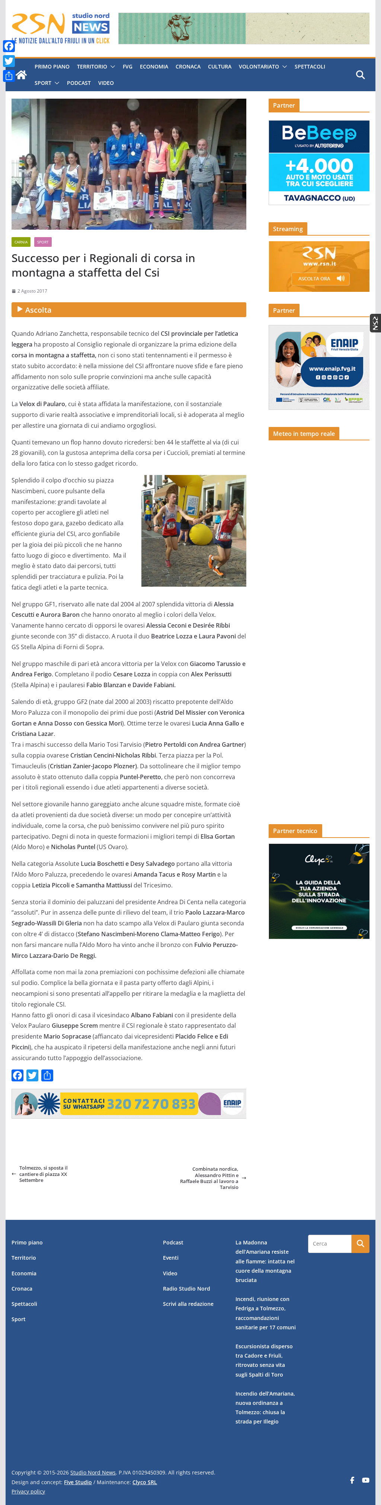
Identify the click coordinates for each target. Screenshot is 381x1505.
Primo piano (52, 66)
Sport (43, 82)
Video (106, 82)
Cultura (219, 66)
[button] (111, 66)
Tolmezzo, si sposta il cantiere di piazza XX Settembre (43, 1174)
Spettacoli (310, 66)
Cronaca (188, 66)
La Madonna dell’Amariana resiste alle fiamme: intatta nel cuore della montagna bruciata (265, 1261)
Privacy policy (28, 1491)
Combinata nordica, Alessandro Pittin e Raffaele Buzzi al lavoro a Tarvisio (209, 1178)
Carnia (21, 242)
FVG (127, 66)
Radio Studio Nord (186, 1288)
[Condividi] (8, 75)
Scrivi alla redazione (188, 1303)
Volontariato (259, 66)
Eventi (171, 1257)
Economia (154, 66)
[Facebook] (8, 46)
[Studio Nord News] (21, 75)
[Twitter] (8, 61)
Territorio (92, 66)
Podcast (79, 82)
